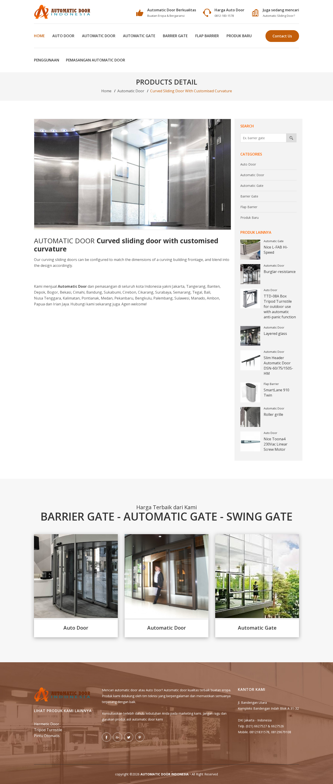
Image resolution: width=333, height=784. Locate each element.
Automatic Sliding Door (278, 16)
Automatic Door (98, 35)
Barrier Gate (175, 35)
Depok (39, 292)
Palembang (163, 298)
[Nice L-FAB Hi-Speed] (250, 250)
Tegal (197, 292)
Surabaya (163, 292)
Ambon (213, 298)
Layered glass (275, 333)
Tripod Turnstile (48, 729)
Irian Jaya (61, 304)
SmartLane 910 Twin (276, 392)
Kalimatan (71, 298)
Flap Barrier (207, 35)
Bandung (94, 292)
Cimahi (78, 292)
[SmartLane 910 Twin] (250, 392)
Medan (107, 298)
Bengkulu (143, 298)
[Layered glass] (250, 336)
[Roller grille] (250, 417)
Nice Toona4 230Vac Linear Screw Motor (275, 444)
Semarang (182, 292)
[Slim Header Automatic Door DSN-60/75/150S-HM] (250, 360)
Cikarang (145, 292)
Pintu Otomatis (47, 735)
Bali (207, 292)
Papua (39, 304)
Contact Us (282, 36)
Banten (213, 286)
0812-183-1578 (224, 16)
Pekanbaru (123, 298)
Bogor (52, 292)
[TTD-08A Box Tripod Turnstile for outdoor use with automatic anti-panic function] (250, 299)
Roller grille (273, 414)
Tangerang (195, 286)
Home (39, 35)
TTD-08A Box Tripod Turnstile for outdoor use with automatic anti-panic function (280, 306)
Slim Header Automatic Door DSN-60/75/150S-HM (278, 365)
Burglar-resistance (280, 271)
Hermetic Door (46, 723)
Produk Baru (239, 35)
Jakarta (178, 286)
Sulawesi (181, 298)
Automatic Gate (139, 35)
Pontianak (90, 298)
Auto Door (63, 35)
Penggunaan (46, 60)
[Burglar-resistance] (250, 274)
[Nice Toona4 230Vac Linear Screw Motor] (250, 441)
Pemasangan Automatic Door (95, 60)
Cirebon (129, 292)
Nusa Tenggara (47, 298)
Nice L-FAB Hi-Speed (276, 250)
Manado (198, 298)
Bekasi (65, 292)
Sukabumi (112, 292)
